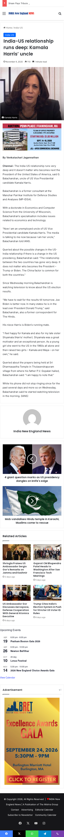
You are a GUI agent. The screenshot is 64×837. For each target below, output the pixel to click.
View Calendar (7, 677)
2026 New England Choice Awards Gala (32, 670)
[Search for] (60, 14)
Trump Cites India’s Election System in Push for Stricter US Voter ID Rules (47, 608)
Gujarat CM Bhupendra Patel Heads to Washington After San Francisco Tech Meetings (47, 569)
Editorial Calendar (44, 809)
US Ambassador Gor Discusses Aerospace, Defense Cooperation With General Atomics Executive (16, 610)
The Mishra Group (49, 804)
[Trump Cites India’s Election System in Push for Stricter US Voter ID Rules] (47, 593)
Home (8, 27)
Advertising (27, 809)
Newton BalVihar (20, 651)
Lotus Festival (19, 660)
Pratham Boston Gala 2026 (25, 641)
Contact (15, 809)
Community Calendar (45, 815)
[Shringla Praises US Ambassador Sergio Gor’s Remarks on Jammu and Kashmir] (17, 552)
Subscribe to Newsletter (20, 815)
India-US (18, 27)
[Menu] (4, 14)
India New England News (32, 431)
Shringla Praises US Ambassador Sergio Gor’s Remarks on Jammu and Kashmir (15, 568)
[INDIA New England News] (21, 13)
